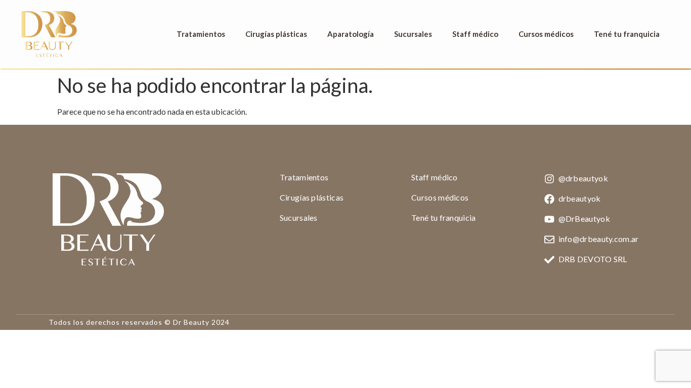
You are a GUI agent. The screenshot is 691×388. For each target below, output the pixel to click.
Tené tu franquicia (627, 33)
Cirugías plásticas (276, 33)
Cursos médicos (546, 33)
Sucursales (413, 33)
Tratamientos (201, 33)
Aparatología (350, 33)
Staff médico (475, 33)
